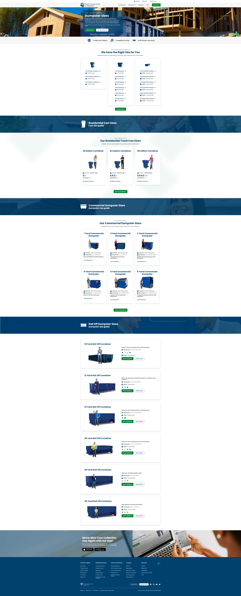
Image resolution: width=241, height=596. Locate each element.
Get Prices (156, 5)
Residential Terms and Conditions (100, 577)
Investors (143, 566)
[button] (160, 1)
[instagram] (154, 584)
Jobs (147, 5)
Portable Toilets (99, 574)
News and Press (129, 577)
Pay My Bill (82, 566)
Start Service (89, 30)
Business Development (131, 572)
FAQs (142, 574)
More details (139, 358)
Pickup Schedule (84, 568)
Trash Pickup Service (100, 566)
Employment (144, 568)
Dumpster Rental (99, 572)
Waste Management (115, 566)
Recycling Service (99, 568)
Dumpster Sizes (114, 572)
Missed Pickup (83, 572)
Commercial (92, 12)
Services (86, 12)
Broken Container (84, 570)
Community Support (130, 574)
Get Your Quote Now (120, 191)
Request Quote (121, 109)
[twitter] (160, 584)
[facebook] (151, 584)
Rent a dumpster (127, 358)
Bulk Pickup (98, 570)
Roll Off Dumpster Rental (116, 568)
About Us (128, 566)
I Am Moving (83, 574)
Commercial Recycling (116, 570)
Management (129, 568)
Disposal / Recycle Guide (146, 572)
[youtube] (157, 584)
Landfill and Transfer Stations (115, 575)
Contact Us (82, 577)
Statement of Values (130, 570)
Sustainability (144, 570)
